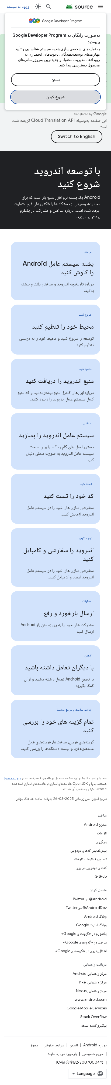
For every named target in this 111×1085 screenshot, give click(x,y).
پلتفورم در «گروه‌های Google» (84, 933)
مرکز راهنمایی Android (89, 973)
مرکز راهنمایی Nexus (91, 990)
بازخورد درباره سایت (62, 1054)
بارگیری (101, 841)
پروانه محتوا (12, 778)
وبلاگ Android (95, 916)
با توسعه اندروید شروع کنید (67, 177)
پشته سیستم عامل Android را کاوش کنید (58, 268)
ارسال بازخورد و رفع (69, 613)
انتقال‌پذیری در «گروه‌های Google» (81, 950)
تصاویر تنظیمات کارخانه (90, 859)
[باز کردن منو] (100, 6)
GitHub (101, 876)
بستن (55, 79)
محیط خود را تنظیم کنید (63, 326)
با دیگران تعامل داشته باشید (59, 667)
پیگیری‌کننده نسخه (94, 1025)
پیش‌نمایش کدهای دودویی (88, 850)
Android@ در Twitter (90, 899)
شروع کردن (55, 97)
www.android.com (91, 999)
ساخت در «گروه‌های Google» (85, 942)
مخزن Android (95, 824)
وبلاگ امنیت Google (91, 924)
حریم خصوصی (92, 1054)
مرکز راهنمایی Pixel (93, 982)
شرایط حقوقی (54, 1045)
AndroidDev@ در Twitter (86, 907)
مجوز (34, 1045)
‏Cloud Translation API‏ (53, 120)
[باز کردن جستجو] (48, 6)
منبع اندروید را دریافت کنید (60, 381)
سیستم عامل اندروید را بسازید (56, 435)
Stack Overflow (93, 1016)
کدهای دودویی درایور (92, 867)
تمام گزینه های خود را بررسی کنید (58, 725)
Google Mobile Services (87, 1008)
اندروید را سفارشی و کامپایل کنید (58, 554)
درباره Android (95, 1045)
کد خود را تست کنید (68, 496)
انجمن (74, 1045)
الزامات (102, 833)
